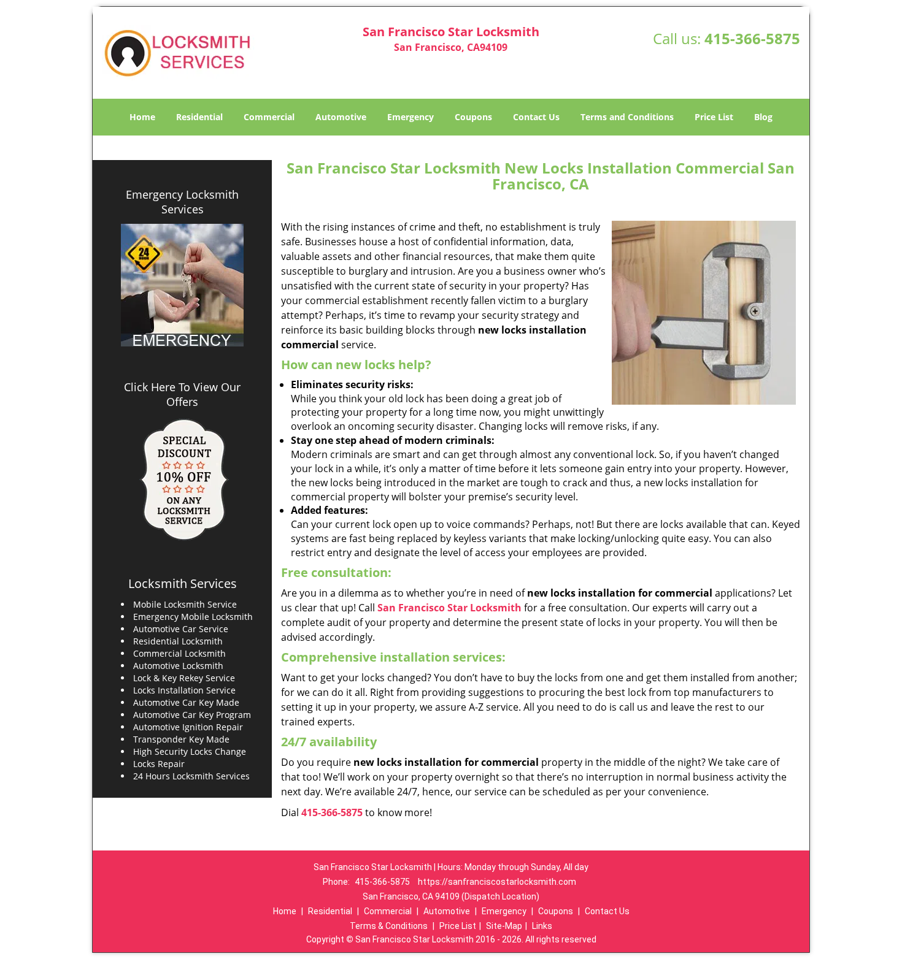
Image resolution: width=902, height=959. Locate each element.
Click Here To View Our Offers (182, 394)
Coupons (473, 117)
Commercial (269, 117)
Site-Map (504, 926)
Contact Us (536, 117)
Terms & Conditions (389, 926)
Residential (199, 117)
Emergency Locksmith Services (182, 201)
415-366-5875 (752, 38)
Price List (714, 117)
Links (542, 926)
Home (142, 117)
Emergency (410, 117)
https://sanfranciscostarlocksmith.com (497, 882)
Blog (763, 117)
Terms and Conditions (627, 117)
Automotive (340, 117)
